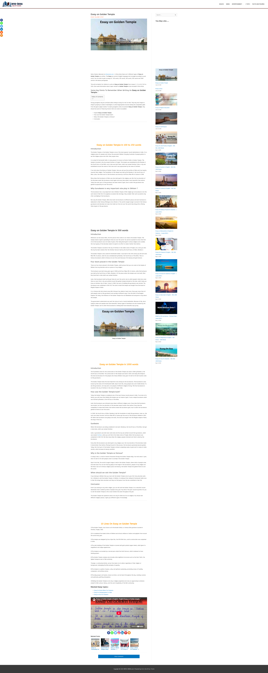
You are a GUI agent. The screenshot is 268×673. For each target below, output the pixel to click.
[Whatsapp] (112, 632)
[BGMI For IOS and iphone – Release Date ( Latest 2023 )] (166, 308)
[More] (129, 632)
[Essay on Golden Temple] (166, 75)
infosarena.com (109, 74)
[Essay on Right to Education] (166, 99)
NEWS (228, 4)
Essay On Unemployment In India (103, 592)
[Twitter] (115, 632)
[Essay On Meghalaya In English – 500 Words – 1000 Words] (166, 329)
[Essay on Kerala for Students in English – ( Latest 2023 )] (166, 265)
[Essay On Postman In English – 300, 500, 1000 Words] (166, 244)
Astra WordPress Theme (147, 669)
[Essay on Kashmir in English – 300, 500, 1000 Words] (166, 159)
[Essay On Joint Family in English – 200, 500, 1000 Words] (166, 137)
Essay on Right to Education (162, 107)
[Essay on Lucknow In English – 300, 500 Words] (166, 180)
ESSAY (92, 17)
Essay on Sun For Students (101, 594)
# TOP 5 (248, 4)
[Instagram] (118, 632)
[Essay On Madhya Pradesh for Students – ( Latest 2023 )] (166, 201)
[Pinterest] (125, 632)
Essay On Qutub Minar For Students (103, 590)
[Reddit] (1, 32)
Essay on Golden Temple (161, 83)
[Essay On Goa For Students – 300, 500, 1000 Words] (166, 350)
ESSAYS (221, 4)
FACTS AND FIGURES (258, 4)
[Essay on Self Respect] (166, 118)
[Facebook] (108, 632)
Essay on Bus (158, 88)
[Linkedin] (122, 632)
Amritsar (99, 435)
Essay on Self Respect (161, 126)
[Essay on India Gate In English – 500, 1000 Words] (166, 286)
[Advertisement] (119, 63)
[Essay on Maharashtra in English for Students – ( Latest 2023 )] (166, 223)
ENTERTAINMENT (237, 4)
